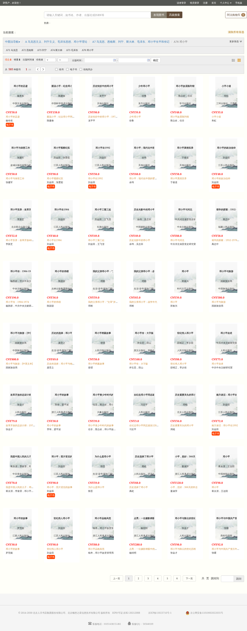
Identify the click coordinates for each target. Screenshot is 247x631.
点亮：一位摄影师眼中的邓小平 (145, 549)
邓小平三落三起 (96, 240)
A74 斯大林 (56, 50)
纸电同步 (88, 69)
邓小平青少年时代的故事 (101, 425)
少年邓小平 (135, 116)
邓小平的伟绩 (54, 302)
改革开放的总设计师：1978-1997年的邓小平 (29, 425)
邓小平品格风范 (96, 549)
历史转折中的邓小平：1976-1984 (105, 116)
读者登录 (181, 2)
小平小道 (216, 116)
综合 (8, 59)
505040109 (148, 624)
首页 (213, 2)
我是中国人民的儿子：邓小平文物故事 (25, 487)
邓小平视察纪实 (55, 178)
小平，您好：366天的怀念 (184, 487)
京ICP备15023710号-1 (160, 612)
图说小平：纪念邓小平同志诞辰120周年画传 (70, 116)
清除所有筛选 (236, 32)
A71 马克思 (12, 50)
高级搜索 (174, 15)
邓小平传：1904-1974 (17, 302)
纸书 (61, 69)
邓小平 (173, 302)
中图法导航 (12, 41)
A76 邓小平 (88, 50)
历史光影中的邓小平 (139, 240)
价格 (38, 59)
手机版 (238, 2)
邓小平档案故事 (96, 363)
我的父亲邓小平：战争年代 (143, 302)
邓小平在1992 (95, 178)
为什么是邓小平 (96, 487)
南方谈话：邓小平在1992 (225, 425)
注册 (205, 2)
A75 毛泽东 (72, 50)
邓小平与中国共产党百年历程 (227, 549)
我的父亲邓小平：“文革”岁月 (103, 302)
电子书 (73, 69)
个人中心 (224, 2)
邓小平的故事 (54, 425)
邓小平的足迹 (13, 116)
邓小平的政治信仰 (221, 178)
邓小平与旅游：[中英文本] (19, 363)
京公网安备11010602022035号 (206, 612)
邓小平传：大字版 (138, 363)
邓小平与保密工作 (15, 178)
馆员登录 (194, 2)
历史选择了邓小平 (138, 487)
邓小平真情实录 (178, 178)
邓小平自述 (217, 363)
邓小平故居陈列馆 (179, 116)
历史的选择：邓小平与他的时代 (63, 363)
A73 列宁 (42, 50)
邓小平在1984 (54, 240)
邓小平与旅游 (219, 302)
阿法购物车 (235, 15)
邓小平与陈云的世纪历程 (183, 549)
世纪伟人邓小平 (178, 363)
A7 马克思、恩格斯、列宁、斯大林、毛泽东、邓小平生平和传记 (130, 41)
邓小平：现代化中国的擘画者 (144, 178)
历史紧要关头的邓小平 (182, 425)
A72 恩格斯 (27, 50)
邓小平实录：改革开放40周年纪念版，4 (26, 240)
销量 (17, 59)
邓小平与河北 (177, 240)
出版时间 (28, 59)
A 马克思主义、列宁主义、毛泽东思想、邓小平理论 (56, 41)
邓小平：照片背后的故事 (59, 487)
